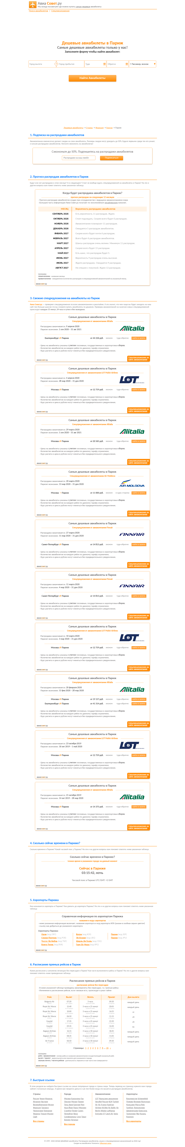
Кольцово (130, 1105)
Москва (67, 1099)
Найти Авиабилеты (92, 78)
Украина (36, 1114)
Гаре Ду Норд (82, 945)
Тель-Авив (68, 1105)
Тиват (83, 1117)
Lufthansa (111, 1111)
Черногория (38, 1111)
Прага (75, 1108)
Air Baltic (112, 1108)
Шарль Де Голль (84, 941)
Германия (48, 1111)
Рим (82, 1105)
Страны (89, 128)
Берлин (67, 1120)
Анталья (74, 1120)
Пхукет (75, 1111)
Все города (69, 1124)
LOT (97, 1099)
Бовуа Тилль (47, 945)
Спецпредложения (60, 11)
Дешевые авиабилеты (73, 128)
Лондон (67, 1102)
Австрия (44, 1102)
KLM (110, 1102)
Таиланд (45, 1108)
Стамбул (67, 1111)
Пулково (129, 1102)
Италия (50, 1114)
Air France (102, 1105)
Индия (51, 1105)
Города (109, 128)
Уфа (137, 1114)
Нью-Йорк (68, 1108)
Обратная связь (105, 1143)
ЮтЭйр (105, 1108)
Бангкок (76, 1105)
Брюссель (143, 1111)
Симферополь (70, 1117)
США (35, 1117)
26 (107, 1048)
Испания (37, 1102)
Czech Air (109, 1114)
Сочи (79, 1117)
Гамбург (129, 1108)
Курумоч (130, 1117)
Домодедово (139, 1108)
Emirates (99, 1114)
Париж (114, 934)
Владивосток (131, 1099)
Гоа (82, 1099)
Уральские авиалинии (108, 1099)
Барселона (75, 1099)
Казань (143, 1114)
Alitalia (103, 1111)
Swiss (116, 1114)
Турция (44, 1114)
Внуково (137, 1102)
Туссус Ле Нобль (49, 941)
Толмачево (131, 1114)
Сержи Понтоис (49, 938)
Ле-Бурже (81, 938)
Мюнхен (82, 1108)
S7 (104, 1114)
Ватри (79, 934)
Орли (44, 934)
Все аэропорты (133, 1121)
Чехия (42, 1099)
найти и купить (138, 338)
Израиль (48, 1099)
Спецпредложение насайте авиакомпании (138, 358)
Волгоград (145, 1102)
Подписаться (111, 158)
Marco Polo (140, 1105)
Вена (75, 1114)
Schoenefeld (143, 1099)
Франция (100, 128)
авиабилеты (69, 5)
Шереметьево (132, 1111)
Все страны (38, 1121)
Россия (36, 1099)
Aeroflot (98, 1102)
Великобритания (40, 1105)
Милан (74, 1102)
